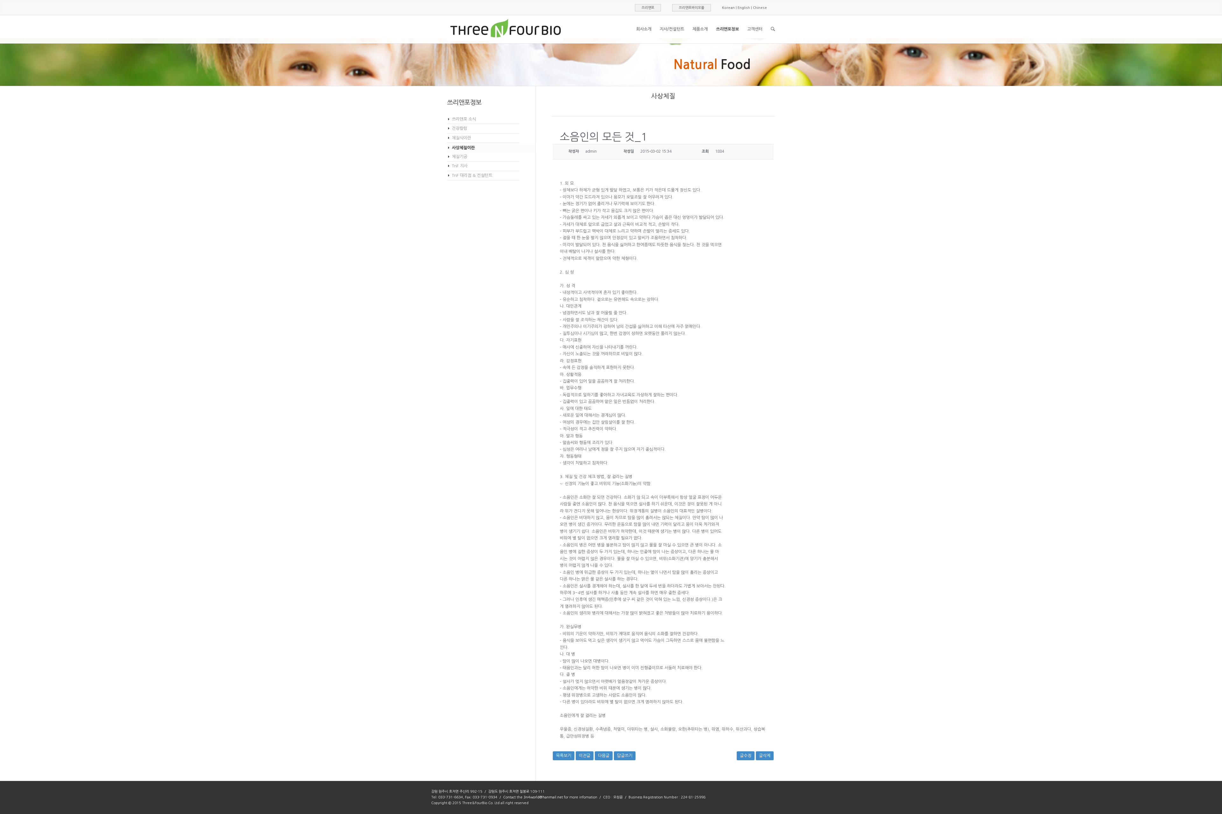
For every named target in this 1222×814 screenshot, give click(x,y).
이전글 (584, 756)
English (744, 8)
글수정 (745, 756)
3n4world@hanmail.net (543, 797)
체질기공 (459, 157)
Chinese (760, 8)
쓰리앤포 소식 (464, 119)
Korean (728, 8)
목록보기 (563, 756)
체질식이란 (461, 138)
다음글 (603, 756)
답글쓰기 (624, 756)
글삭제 (764, 756)
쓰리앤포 (648, 8)
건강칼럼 (459, 128)
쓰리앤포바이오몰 (691, 8)
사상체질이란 (463, 148)
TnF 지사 (459, 166)
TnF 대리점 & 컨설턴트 (472, 175)
